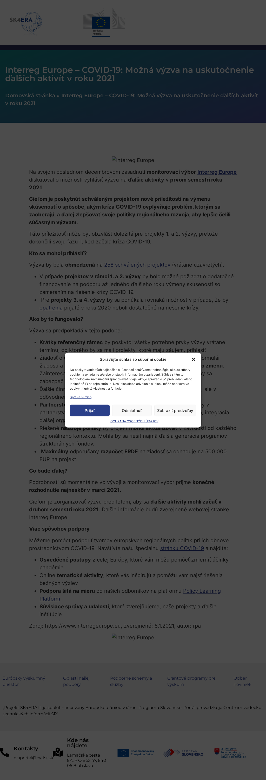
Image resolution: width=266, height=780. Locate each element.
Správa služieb (80, 397)
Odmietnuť (132, 410)
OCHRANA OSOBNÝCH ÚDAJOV (134, 421)
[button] (193, 359)
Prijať (90, 410)
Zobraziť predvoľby (175, 410)
